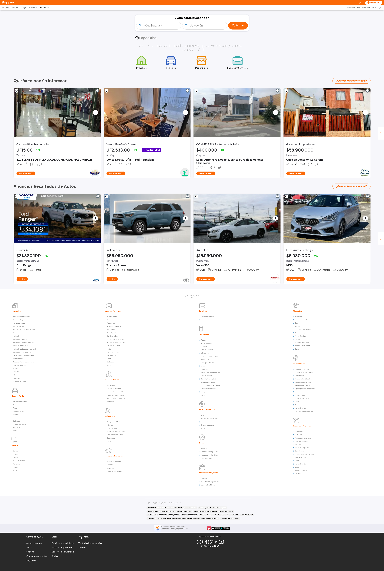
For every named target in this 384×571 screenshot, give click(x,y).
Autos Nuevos (112, 323)
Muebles (16, 414)
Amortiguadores (113, 333)
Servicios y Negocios (302, 426)
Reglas (55, 556)
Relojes (15, 467)
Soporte (30, 551)
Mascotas (297, 311)
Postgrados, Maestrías (115, 435)
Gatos (297, 323)
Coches (110, 465)
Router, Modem (206, 376)
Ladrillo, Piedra (300, 395)
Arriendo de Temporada (22, 352)
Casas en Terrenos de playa (23, 362)
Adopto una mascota (303, 346)
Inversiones (299, 431)
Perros (297, 339)
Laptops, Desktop (207, 363)
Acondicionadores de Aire (210, 385)
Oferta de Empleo (207, 317)
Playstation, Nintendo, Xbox (211, 372)
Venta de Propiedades (21, 317)
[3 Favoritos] (196, 91)
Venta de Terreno (19, 333)
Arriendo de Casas (20, 339)
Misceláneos (299, 376)
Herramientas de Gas (302, 385)
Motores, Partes (113, 352)
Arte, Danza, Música (114, 422)
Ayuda (29, 547)
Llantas (109, 359)
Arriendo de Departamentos (23, 342)
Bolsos (15, 451)
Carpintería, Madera (302, 369)
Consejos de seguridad (364, 8)
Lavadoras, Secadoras (209, 389)
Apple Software (206, 343)
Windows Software (208, 382)
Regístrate (31, 560)
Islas (14, 375)
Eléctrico (298, 392)
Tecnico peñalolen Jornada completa (212, 508)
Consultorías (299, 451)
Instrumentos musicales (209, 418)
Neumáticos (111, 355)
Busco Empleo (206, 320)
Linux (203, 366)
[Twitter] (210, 542)
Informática (205, 353)
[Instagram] (204, 542)
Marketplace (44, 8)
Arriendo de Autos (114, 326)
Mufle (109, 349)
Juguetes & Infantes (114, 456)
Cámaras (204, 346)
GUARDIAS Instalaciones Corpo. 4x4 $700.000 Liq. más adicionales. (172, 508)
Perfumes (16, 464)
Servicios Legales (301, 470)
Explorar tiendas (351, 8)
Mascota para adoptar (303, 342)
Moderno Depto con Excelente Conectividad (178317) (219, 515)
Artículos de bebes (114, 461)
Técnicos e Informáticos (116, 431)
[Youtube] (221, 542)
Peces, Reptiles (300, 336)
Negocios (16, 378)
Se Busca (110, 362)
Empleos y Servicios (29, 8)
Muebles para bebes (114, 471)
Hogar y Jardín (18, 396)
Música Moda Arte (207, 409)
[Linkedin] (216, 542)
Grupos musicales (207, 425)
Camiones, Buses (113, 336)
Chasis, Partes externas (115, 339)
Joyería (15, 454)
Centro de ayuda (377, 8)
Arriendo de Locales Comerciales (25, 349)
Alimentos (298, 317)
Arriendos (16, 336)
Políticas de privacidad (62, 547)
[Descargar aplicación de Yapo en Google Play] (225, 528)
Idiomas (110, 425)
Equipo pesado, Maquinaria (117, 342)
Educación (110, 416)
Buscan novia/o (300, 333)
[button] (95, 112)
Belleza (15, 445)
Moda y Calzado (19, 461)
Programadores (300, 457)
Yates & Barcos (112, 380)
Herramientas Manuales (303, 382)
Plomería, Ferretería (302, 398)
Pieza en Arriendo (19, 365)
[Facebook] (199, 542)
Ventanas (16, 427)
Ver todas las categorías (90, 543)
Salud (297, 467)
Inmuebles (6, 8)
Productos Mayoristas (303, 438)
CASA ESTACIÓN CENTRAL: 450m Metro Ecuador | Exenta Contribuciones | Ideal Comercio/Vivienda (183, 518)
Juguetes (110, 468)
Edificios (16, 368)
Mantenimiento (300, 408)
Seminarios (111, 438)
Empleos (203, 311)
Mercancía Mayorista (208, 473)
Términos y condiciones (63, 543)
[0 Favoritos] (16, 196)
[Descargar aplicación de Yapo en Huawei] (209, 528)
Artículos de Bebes (20, 402)
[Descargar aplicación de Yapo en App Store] (216, 528)
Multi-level (298, 435)
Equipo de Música (113, 346)
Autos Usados (112, 317)
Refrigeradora (206, 392)
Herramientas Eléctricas (303, 379)
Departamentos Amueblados (23, 355)
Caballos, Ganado (301, 320)
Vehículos (15, 8)
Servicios (298, 402)
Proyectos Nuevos (19, 381)
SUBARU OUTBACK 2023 (230, 518)
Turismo (298, 474)
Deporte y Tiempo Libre (209, 452)
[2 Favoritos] (286, 196)
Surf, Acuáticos (206, 458)
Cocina (15, 405)
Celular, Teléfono (207, 350)
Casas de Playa (18, 359)
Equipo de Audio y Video (210, 356)
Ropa (15, 470)
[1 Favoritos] (106, 91)
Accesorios (111, 329)
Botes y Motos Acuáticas (116, 392)
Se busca (16, 421)
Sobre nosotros (34, 543)
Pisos (15, 408)
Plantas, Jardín (18, 411)
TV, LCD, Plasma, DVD (208, 379)
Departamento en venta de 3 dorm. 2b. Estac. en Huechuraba (169, 511)
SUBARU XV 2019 (247, 515)
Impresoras (205, 359)
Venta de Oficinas (19, 326)
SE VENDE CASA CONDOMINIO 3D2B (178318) (163, 515)
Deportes (203, 443)
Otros (15, 431)
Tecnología (204, 334)
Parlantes (204, 369)
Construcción (299, 363)
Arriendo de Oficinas (20, 346)
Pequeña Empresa (301, 441)
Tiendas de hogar (19, 424)
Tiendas (82, 547)
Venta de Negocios (302, 448)
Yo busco (110, 402)
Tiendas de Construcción (304, 411)
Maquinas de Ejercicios (209, 455)
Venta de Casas (19, 323)
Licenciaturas (112, 428)
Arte (202, 415)
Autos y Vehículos (113, 311)
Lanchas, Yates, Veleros (115, 395)
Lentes (15, 457)
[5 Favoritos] (16, 91)
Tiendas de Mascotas (303, 329)
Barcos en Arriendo (114, 389)
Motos (109, 320)
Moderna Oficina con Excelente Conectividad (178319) (213, 511)
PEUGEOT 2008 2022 (189, 515)
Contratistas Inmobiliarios (304, 372)
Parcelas (16, 372)
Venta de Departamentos (22, 320)
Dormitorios (17, 418)
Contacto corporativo (37, 556)
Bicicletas (204, 448)
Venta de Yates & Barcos (116, 398)
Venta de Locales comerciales (24, 329)
